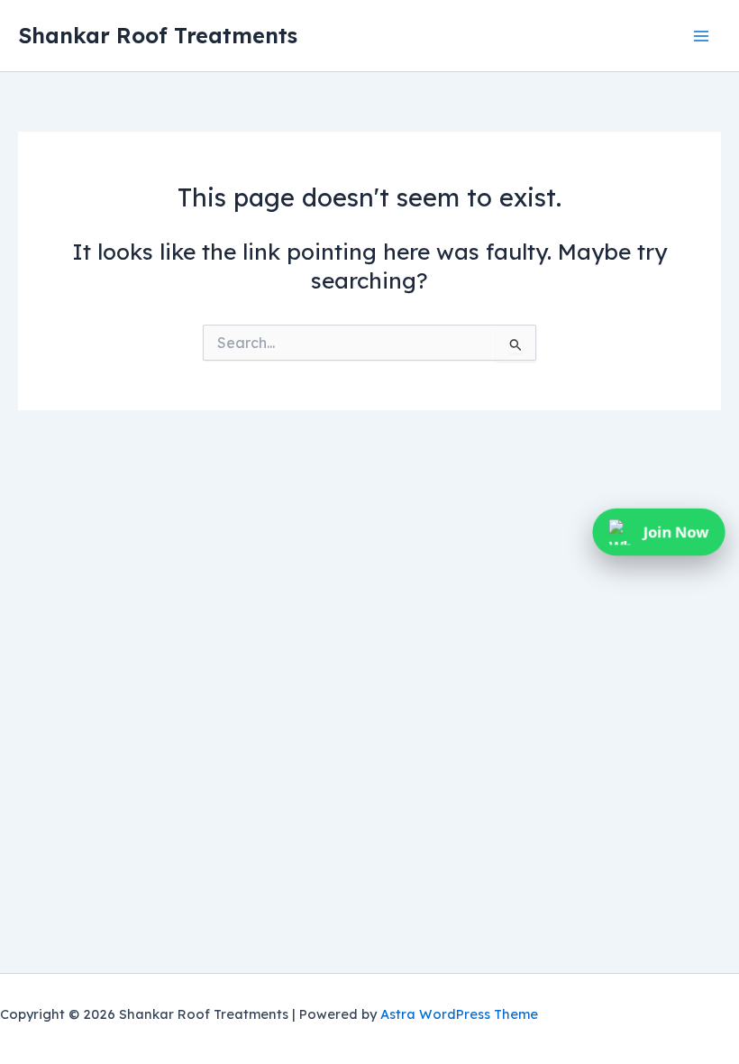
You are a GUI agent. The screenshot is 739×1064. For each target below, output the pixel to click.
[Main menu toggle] (700, 35)
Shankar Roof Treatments (157, 35)
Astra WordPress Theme (459, 1014)
